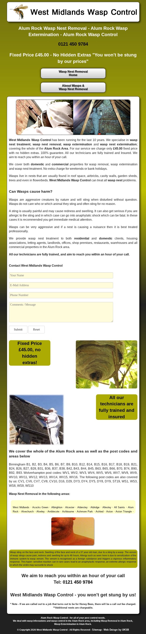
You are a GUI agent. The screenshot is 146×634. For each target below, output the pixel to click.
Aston (109, 511)
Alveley (40, 511)
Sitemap (97, 629)
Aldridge (94, 507)
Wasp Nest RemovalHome (73, 73)
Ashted (99, 511)
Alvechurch (27, 511)
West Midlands (21, 507)
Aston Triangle (124, 511)
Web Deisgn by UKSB (116, 629)
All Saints (119, 507)
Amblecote (53, 511)
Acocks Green (40, 507)
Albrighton (56, 507)
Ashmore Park (85, 511)
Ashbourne (68, 511)
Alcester (69, 507)
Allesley (106, 507)
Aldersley (82, 507)
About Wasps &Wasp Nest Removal (73, 87)
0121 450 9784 (73, 44)
